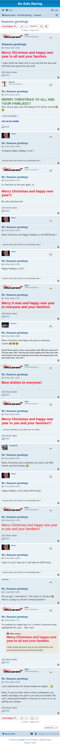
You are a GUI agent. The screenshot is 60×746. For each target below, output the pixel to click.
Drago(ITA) (13, 445)
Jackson (5, 579)
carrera (13, 323)
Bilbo (27, 35)
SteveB (11, 82)
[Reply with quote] (50, 37)
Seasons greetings (14, 21)
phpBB (21, 740)
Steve (13, 134)
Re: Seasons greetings (15, 91)
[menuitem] (9, 10)
